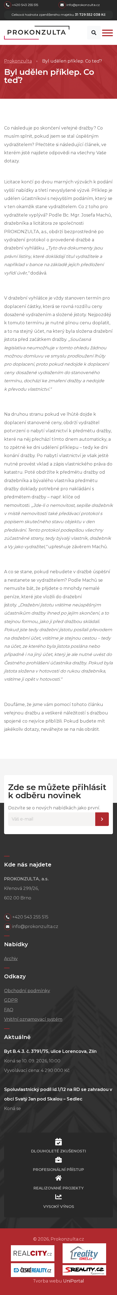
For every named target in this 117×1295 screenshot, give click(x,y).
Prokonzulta (18, 61)
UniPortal (73, 1281)
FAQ (8, 1009)
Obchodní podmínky (27, 990)
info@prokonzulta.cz (83, 5)
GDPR (11, 1000)
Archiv (11, 958)
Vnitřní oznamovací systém (33, 1019)
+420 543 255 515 (24, 5)
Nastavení (102, 819)
